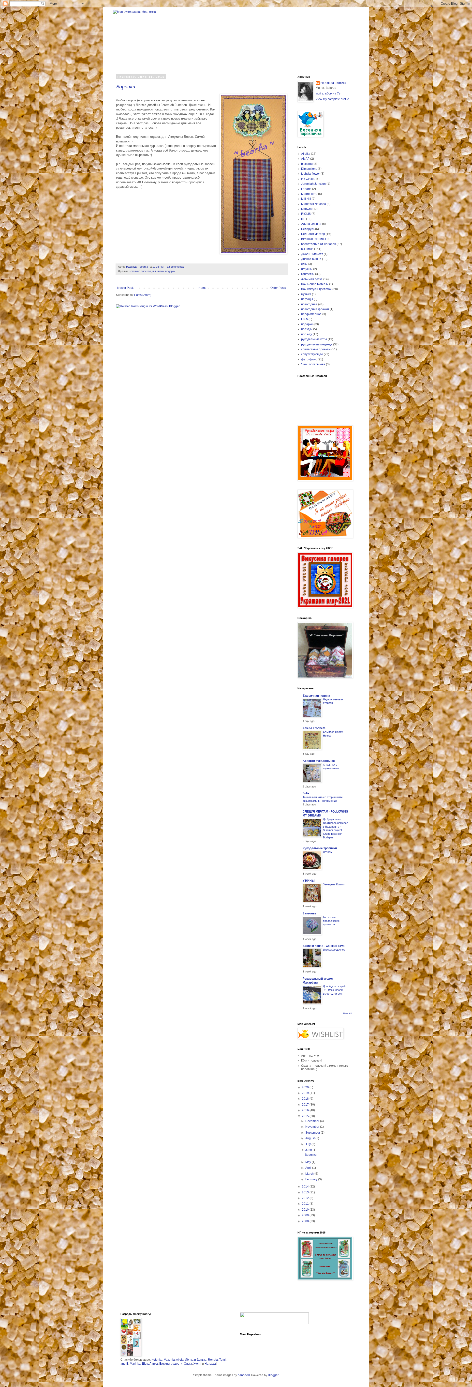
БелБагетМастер (313, 234)
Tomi (222, 1359)
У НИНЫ (309, 880)
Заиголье (309, 913)
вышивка (158, 271)
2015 (306, 1116)
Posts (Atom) (142, 295)
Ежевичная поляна (316, 695)
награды (307, 299)
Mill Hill (306, 198)
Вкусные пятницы (313, 239)
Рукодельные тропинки (320, 848)
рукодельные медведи (316, 344)
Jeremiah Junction (140, 271)
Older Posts (278, 288)
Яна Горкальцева (313, 364)
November (312, 1126)
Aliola (180, 1359)
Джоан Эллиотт (312, 254)
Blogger (273, 1375)
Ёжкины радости (170, 1363)
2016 (306, 1110)
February (311, 1179)
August (310, 1138)
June (309, 1150)
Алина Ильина (311, 224)
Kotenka (156, 1359)
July (308, 1144)
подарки (170, 271)
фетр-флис (309, 359)
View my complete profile (332, 99)
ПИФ (304, 319)
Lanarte (306, 189)
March (309, 1173)
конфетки (307, 274)
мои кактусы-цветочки (316, 289)
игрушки (306, 269)
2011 (306, 1203)
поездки (306, 329)
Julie (306, 793)
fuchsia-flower (310, 173)
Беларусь (307, 229)
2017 (306, 1104)
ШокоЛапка (150, 1363)
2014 (306, 1186)
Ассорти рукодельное (319, 761)
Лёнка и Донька (195, 1359)
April (308, 1168)
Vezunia (169, 1359)
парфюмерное (311, 314)
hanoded (244, 1375)
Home (202, 288)
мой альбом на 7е (328, 93)
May (308, 1162)
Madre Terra (309, 194)
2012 (306, 1198)
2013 (306, 1192)
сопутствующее (312, 354)
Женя (197, 1363)
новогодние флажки (315, 309)
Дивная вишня (311, 259)
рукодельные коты (314, 339)
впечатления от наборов (318, 244)
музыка (306, 294)
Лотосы (327, 851)
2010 (306, 1209)
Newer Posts (125, 288)
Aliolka (305, 153)
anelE (124, 1363)
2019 (306, 1093)
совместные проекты (316, 349)
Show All (347, 1013)
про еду (306, 334)
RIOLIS (306, 214)
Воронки (125, 86)
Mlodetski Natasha (313, 204)
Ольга (188, 1363)
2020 (306, 1087)
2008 (306, 1221)
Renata (213, 1359)
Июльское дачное (334, 949)
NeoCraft (307, 209)
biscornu (307, 164)
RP (303, 219)
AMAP (305, 158)
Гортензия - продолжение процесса (331, 921)
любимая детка (312, 279)
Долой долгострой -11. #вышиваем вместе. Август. (334, 990)
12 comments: (176, 266)
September (313, 1132)
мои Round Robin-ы (314, 284)
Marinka (135, 1363)
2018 (306, 1098)
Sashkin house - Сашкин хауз (323, 946)
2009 (306, 1215)
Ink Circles (308, 179)
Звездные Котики (333, 884)
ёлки (304, 264)
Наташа (210, 1363)
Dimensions (309, 168)
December (312, 1121)
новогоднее (309, 304)
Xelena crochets (314, 728)
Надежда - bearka (333, 83)
